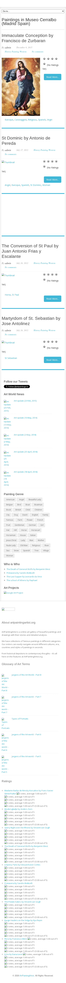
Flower (30, 520)
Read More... (52, 77)
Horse (8, 294)
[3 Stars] (52, 59)
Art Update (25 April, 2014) (25, 451)
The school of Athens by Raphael (22, 580)
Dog (16, 515)
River (47, 545)
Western (23, 51)
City (8, 515)
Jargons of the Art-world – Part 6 (26, 734)
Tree (37, 550)
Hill (15, 530)
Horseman (11, 535)
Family (45, 515)
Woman (46, 185)
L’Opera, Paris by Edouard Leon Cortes (22, 864)
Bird (19, 504)
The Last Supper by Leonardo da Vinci (24, 576)
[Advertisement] (31, 215)
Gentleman (19, 525)
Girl (42, 525)
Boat (28, 504)
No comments (37, 51)
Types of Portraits (20, 718)
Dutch (24, 515)
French (40, 520)
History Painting (12, 51)
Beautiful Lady (35, 499)
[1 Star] (44, 59)
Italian (33, 535)
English (35, 515)
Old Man (24, 545)
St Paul (15, 294)
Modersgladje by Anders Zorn (18, 809)
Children (38, 509)
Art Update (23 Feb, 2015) (25, 400)
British (18, 509)
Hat (7, 530)
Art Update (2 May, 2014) (25, 434)
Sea (7, 550)
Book (8, 509)
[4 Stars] (56, 59)
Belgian (9, 504)
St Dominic (35, 185)
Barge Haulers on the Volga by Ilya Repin (23, 920)
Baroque (9, 119)
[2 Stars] (48, 59)
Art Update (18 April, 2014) (25, 471)
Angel (7, 185)
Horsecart (35, 530)
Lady (23, 540)
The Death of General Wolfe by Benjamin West (28, 569)
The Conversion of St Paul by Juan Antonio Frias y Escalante (30, 251)
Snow (16, 550)
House (23, 535)
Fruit (8, 525)
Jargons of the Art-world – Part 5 (26, 756)
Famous (9, 520)
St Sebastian (11, 358)
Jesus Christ (11, 540)
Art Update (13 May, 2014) (25, 417)
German (32, 525)
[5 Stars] (44, 64)
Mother (41, 540)
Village (46, 550)
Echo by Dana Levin (13, 954)
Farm (20, 520)
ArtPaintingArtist (13, 3)
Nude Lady (11, 545)
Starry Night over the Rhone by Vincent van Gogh (27, 827)
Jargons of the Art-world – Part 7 (26, 696)
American (10, 499)
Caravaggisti (21, 119)
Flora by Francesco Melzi (15, 938)
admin (8, 47)
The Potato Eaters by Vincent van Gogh (22, 901)
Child (28, 509)
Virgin (49, 119)
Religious (32, 119)
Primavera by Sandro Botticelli (21, 572)
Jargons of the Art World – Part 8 (26, 674)
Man (31, 540)
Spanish (42, 119)
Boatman (38, 504)
